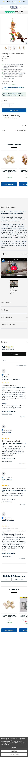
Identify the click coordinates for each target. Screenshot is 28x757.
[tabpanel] (14, 288)
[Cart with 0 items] (24, 8)
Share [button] (10, 414)
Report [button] (6, 414)
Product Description (7, 81)
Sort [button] (3, 360)
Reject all (14, 751)
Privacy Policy (6, 744)
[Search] (20, 8)
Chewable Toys (19, 580)
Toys (6, 580)
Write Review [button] (14, 354)
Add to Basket (9, 184)
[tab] (21, 365)
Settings (14, 747)
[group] (14, 347)
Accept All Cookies (14, 754)
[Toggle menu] (2, 7)
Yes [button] (3, 414)
